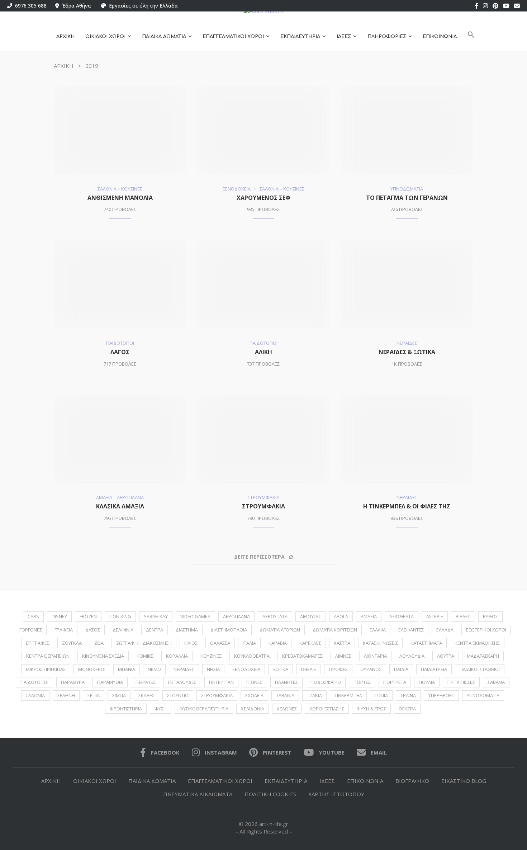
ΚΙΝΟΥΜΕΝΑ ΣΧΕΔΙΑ (103, 656)
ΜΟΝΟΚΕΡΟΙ (91, 669)
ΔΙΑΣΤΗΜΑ (187, 629)
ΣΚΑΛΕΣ (146, 695)
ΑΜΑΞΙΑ (369, 616)
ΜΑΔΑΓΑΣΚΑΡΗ (483, 656)
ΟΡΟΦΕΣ (338, 669)
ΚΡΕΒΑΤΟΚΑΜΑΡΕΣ (302, 656)
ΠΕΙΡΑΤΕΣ (146, 682)
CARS (33, 616)
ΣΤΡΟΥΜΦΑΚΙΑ (263, 506)
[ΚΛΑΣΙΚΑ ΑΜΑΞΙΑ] (120, 439)
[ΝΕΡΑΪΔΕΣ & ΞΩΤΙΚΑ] (407, 284)
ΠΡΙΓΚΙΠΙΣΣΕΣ (461, 682)
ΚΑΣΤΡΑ (342, 643)
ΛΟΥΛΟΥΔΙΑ (411, 656)
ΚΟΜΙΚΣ (145, 656)
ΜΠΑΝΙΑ (126, 669)
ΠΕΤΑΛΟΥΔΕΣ (182, 682)
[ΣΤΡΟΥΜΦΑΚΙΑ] (263, 439)
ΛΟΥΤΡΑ (445, 656)
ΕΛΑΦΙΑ (378, 629)
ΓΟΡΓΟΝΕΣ (30, 629)
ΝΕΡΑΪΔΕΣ (184, 669)
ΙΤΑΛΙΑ (249, 643)
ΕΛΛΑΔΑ (445, 629)
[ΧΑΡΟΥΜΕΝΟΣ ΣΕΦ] (263, 130)
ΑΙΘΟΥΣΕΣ (310, 616)
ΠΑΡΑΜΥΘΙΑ (110, 682)
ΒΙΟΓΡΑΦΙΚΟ (412, 780)
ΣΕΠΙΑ (93, 695)
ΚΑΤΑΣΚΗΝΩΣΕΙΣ (380, 643)
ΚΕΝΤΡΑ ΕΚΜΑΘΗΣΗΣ (477, 643)
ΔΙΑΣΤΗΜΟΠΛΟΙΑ (228, 629)
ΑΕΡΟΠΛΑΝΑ (236, 616)
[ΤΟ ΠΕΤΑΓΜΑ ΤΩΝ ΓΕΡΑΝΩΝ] (407, 130)
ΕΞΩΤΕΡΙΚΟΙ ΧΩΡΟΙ (486, 629)
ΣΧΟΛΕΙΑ (254, 695)
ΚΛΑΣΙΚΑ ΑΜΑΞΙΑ (120, 506)
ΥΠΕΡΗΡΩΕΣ (441, 695)
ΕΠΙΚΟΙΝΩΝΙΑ (440, 36)
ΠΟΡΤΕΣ (362, 682)
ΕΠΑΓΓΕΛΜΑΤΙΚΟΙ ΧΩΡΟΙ (233, 36)
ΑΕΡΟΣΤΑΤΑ (275, 616)
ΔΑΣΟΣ (92, 629)
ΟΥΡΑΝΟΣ (370, 669)
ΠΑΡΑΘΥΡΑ (73, 682)
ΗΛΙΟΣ (191, 643)
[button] (471, 37)
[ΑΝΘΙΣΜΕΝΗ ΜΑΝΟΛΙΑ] (120, 130)
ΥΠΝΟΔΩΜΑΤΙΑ (483, 695)
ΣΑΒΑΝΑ (496, 682)
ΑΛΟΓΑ (341, 616)
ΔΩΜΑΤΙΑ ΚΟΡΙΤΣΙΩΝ (335, 629)
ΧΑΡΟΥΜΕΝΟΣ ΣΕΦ (263, 198)
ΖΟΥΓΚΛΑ (72, 643)
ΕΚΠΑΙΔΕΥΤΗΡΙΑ (300, 36)
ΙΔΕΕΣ (344, 36)
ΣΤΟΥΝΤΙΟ (178, 695)
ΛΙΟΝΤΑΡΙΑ (375, 656)
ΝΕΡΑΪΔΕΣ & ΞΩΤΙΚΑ (407, 352)
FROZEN (88, 616)
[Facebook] (476, 5)
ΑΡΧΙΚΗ (65, 36)
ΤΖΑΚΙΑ (314, 695)
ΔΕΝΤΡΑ (154, 629)
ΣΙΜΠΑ (119, 695)
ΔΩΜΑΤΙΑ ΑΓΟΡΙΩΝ (280, 629)
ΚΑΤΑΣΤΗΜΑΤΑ (426, 643)
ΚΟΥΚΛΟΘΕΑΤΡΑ (252, 656)
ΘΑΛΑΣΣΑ (220, 643)
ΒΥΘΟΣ (490, 616)
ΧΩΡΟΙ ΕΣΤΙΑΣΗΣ (326, 708)
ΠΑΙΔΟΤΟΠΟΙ (34, 682)
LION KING (120, 616)
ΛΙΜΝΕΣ (343, 656)
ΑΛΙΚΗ (263, 352)
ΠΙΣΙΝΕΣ (254, 682)
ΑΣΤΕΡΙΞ (434, 616)
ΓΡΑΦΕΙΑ (63, 629)
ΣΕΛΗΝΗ (66, 695)
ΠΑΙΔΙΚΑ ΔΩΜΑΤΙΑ (164, 36)
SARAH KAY (156, 616)
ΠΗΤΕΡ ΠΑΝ (221, 682)
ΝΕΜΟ (154, 669)
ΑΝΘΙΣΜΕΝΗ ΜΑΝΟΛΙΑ (120, 198)
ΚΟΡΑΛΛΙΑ (177, 656)
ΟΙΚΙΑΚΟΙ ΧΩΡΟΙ (105, 36)
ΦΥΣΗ (161, 708)
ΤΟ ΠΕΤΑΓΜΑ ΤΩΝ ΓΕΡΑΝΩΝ (407, 198)
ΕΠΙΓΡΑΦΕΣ (37, 643)
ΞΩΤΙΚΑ (280, 669)
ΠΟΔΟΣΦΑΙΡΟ (325, 682)
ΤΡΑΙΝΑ (408, 695)
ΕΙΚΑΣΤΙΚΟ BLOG (463, 780)
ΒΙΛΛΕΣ (463, 616)
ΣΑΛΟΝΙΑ (35, 695)
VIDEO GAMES (195, 616)
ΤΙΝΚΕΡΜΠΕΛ (348, 695)
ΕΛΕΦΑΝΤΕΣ (411, 629)
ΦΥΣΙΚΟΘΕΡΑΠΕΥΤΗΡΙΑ (203, 708)
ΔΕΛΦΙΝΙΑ (123, 629)
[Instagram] (485, 5)
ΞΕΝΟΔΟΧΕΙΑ (246, 669)
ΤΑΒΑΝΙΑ (285, 695)
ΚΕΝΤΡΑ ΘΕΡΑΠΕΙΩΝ (48, 656)
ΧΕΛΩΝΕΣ (287, 708)
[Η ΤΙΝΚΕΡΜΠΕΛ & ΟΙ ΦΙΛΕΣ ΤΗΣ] (407, 439)
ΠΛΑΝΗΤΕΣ (286, 682)
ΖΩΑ (99, 643)
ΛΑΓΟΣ (119, 352)
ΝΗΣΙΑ (213, 669)
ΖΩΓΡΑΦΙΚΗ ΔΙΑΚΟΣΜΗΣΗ (144, 643)
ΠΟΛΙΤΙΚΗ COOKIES (270, 794)
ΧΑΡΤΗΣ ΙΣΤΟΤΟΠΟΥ (336, 794)
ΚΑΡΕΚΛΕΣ (310, 643)
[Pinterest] (495, 5)
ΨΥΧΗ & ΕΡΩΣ (371, 708)
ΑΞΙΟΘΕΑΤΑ (401, 616)
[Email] (517, 5)
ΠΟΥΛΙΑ (427, 682)
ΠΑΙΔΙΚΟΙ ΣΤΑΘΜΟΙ (480, 669)
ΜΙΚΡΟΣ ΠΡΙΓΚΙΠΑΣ (46, 669)
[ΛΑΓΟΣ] (120, 284)
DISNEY (59, 616)
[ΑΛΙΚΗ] (263, 284)
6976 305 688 (29, 5)
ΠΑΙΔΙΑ (401, 669)
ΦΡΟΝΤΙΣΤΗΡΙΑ (126, 708)
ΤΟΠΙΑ (381, 695)
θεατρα (407, 708)
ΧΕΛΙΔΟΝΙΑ (252, 708)
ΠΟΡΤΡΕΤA (394, 682)
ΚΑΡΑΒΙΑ (278, 643)
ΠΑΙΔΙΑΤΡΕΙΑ (434, 669)
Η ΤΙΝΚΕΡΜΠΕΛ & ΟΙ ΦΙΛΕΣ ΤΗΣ (406, 506)
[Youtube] (506, 5)
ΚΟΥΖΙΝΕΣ (211, 656)
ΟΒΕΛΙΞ (308, 669)
